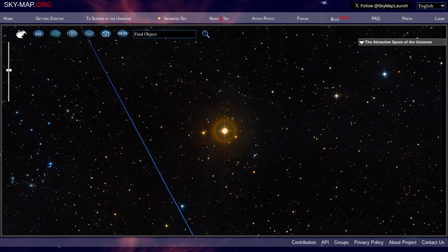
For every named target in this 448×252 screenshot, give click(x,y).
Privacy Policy (369, 242)
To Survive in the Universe (108, 18)
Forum (302, 18)
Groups (341, 242)
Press (407, 18)
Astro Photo (263, 18)
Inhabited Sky (175, 18)
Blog (340, 19)
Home (8, 18)
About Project (402, 242)
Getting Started (50, 18)
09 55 (122, 33)
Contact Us (433, 242)
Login (439, 18)
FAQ (376, 18)
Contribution (304, 242)
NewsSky (219, 18)
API (325, 242)
